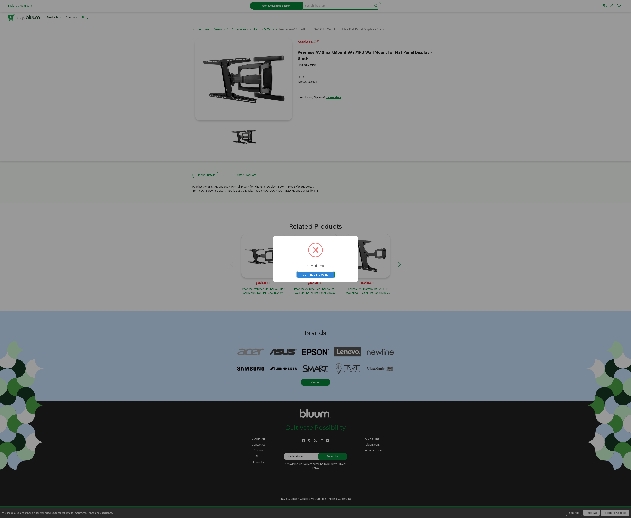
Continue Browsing (315, 274)
